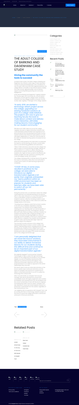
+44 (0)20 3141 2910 (59, 391)
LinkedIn (26, 393)
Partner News (54, 50)
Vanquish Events (55, 52)
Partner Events (54, 49)
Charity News (54, 42)
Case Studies (26, 17)
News (19, 17)
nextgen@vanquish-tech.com (62, 389)
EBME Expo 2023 (59, 90)
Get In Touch (70, 5)
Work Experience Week (59, 85)
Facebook (26, 391)
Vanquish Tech (41, 55)
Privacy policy (12, 389)
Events (52, 44)
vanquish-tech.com (7, 1)
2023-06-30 (58, 89)
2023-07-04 (58, 78)
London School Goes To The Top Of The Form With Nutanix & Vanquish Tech (59, 73)
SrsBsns (32, 403)
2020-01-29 (26, 337)
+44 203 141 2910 (14, 1)
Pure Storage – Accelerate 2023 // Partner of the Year (60, 65)
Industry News (54, 45)
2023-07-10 (17, 339)
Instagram (26, 389)
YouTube (26, 395)
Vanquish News (30, 55)
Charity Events (54, 40)
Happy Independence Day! (60, 80)
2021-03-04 (42, 51)
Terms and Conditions (14, 391)
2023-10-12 (58, 62)
